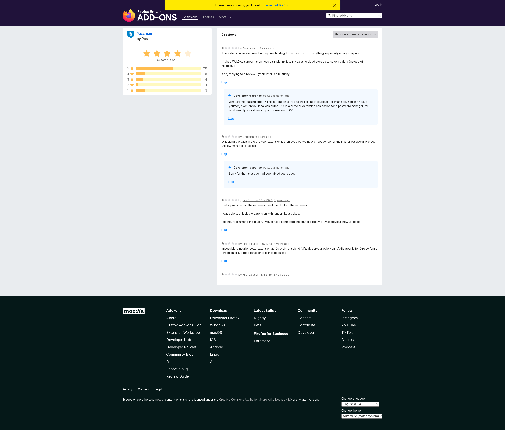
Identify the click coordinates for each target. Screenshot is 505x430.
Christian (248, 136)
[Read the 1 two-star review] (168, 84)
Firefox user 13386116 (257, 274)
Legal (158, 389)
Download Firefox (224, 318)
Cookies (143, 389)
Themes (208, 17)
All (212, 362)
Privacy (127, 389)
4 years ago (267, 48)
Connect (305, 318)
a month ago (281, 95)
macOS (216, 332)
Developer (306, 332)
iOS (213, 340)
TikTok (347, 332)
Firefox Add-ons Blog (184, 325)
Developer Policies (181, 347)
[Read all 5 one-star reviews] (168, 90)
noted (159, 399)
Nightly (260, 318)
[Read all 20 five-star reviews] (168, 68)
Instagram (349, 318)
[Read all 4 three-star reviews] (168, 79)
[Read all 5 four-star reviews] (168, 73)
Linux (214, 354)
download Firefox (276, 5)
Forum (171, 362)
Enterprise (262, 341)
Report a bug (177, 369)
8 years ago (282, 200)
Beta (258, 325)
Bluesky (347, 340)
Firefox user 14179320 (257, 200)
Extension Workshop (183, 332)
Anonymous (250, 48)
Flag (224, 82)
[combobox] (354, 15)
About (171, 318)
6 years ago (263, 136)
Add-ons (173, 310)
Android (216, 347)
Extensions (190, 17)
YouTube (348, 325)
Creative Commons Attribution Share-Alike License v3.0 (255, 399)
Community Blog (180, 354)
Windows (217, 325)
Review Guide (177, 376)
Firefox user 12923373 (257, 243)
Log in (378, 4)
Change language (353, 398)
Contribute (306, 325)
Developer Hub (178, 340)
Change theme (351, 410)
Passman (144, 33)
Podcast (348, 347)
